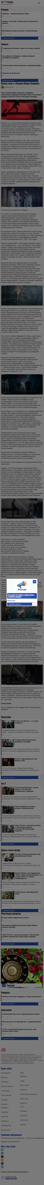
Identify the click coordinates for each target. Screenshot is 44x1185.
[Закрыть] (34, 581)
